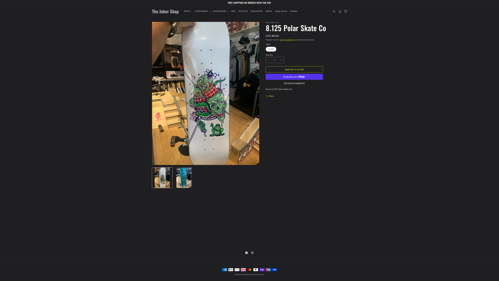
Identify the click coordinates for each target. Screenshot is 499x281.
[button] (187, 11)
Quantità (269, 55)
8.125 (271, 49)
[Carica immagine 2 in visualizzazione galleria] (184, 178)
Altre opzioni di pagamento (294, 83)
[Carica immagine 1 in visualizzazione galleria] (162, 178)
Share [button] (271, 96)
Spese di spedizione (288, 40)
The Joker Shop (245, 274)
